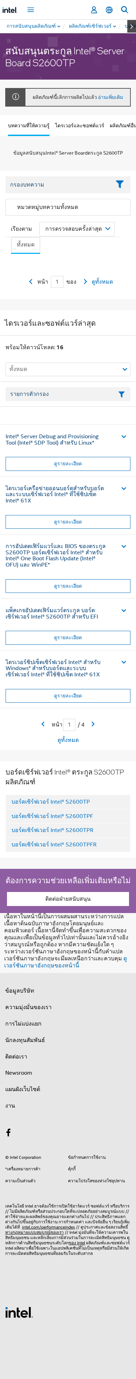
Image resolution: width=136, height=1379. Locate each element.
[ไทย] (109, 10)
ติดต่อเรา (16, 1056)
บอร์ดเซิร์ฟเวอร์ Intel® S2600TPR (52, 830)
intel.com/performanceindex (48, 1227)
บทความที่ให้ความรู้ (29, 125)
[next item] (131, 26)
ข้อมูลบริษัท (19, 990)
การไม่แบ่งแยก (23, 1023)
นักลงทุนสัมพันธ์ (25, 1040)
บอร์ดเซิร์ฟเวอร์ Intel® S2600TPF (52, 816)
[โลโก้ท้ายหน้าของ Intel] (19, 1312)
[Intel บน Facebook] (8, 1134)
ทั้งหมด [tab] (26, 244)
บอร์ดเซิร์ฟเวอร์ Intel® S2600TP (51, 801)
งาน (10, 1105)
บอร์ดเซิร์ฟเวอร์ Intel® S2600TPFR (54, 844)
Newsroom (18, 1072)
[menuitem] (90, 26)
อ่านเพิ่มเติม (110, 97)
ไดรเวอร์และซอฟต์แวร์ (79, 125)
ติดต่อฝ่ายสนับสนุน (68, 899)
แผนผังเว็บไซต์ (22, 1089)
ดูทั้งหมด (102, 281)
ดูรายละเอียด (68, 463)
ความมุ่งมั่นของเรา (28, 1007)
